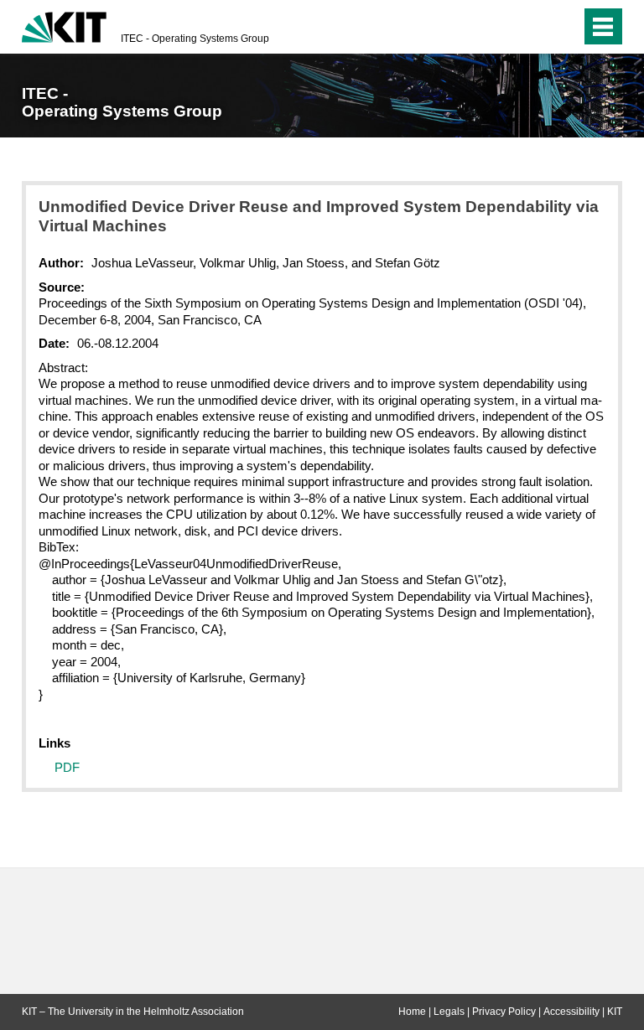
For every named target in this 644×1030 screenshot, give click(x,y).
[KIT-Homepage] (64, 25)
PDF (67, 767)
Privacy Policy (504, 1011)
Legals (449, 1011)
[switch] (534, 27)
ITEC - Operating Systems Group (195, 38)
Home (412, 1011)
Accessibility (571, 1011)
